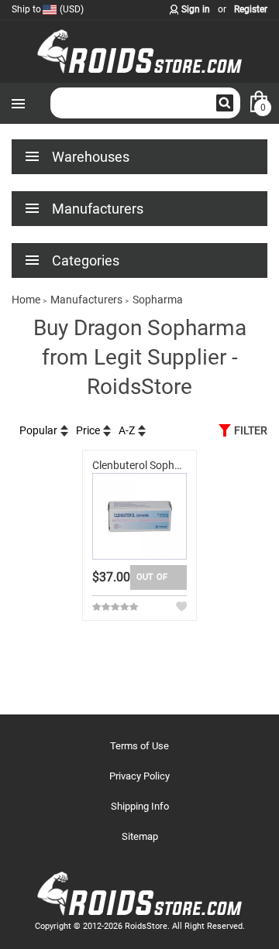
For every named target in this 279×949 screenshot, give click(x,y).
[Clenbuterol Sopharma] (140, 516)
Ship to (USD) (48, 9)
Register (250, 9)
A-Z (127, 430)
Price (88, 430)
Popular (38, 430)
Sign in (195, 9)
